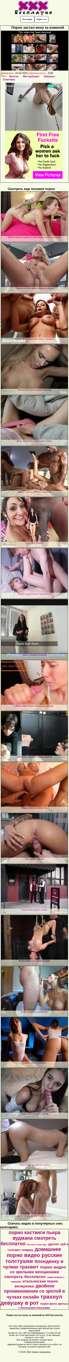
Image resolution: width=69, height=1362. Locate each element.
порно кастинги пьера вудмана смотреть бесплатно (30, 1238)
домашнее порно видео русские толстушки (33, 1255)
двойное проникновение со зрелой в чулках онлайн (34, 1291)
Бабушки (49, 76)
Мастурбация (31, 76)
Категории (27, 19)
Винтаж (13, 76)
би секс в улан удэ (37, 1244)
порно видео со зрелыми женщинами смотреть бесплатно (35, 1272)
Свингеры (9, 79)
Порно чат (41, 19)
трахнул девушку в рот (31, 1300)
